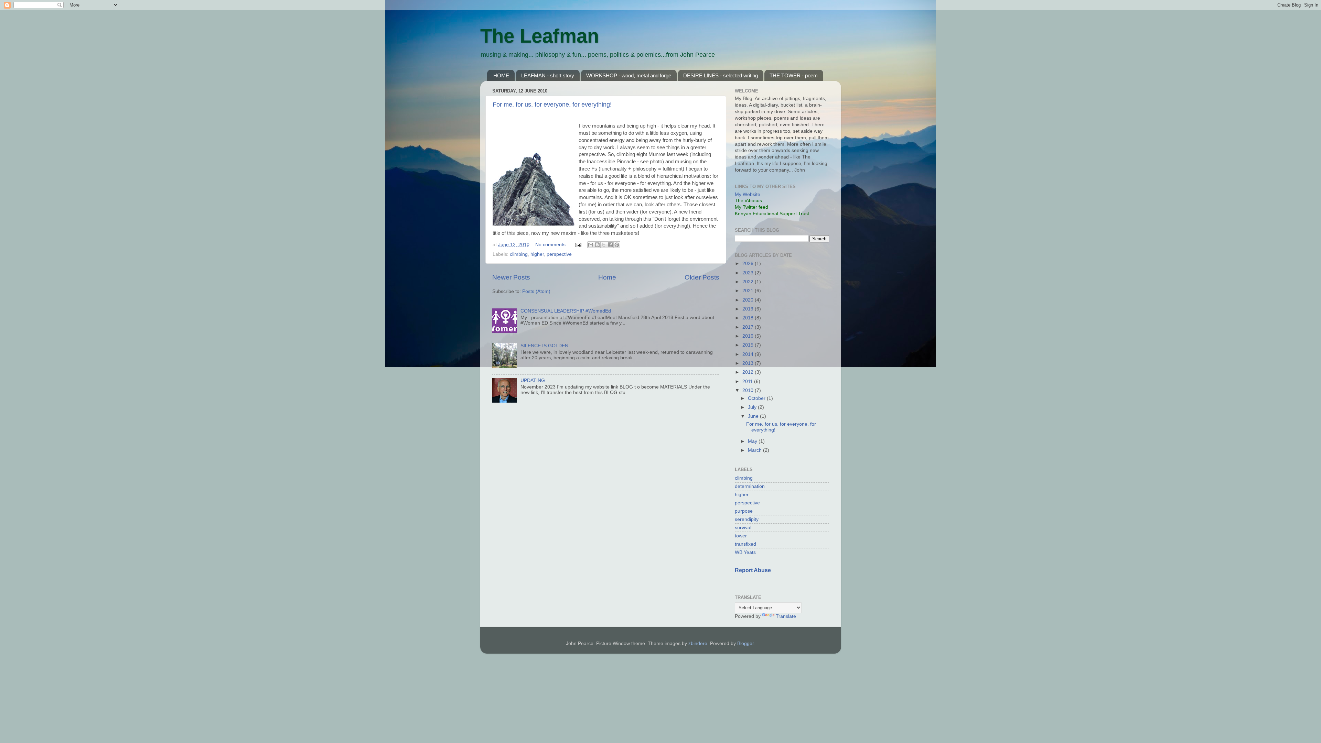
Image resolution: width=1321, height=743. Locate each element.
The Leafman (539, 36)
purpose (744, 511)
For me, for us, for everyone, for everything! (552, 104)
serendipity (747, 519)
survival (743, 527)
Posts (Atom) (536, 291)
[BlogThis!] (597, 244)
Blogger (745, 643)
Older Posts (702, 277)
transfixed (745, 544)
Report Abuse (753, 570)
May (753, 441)
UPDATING (532, 380)
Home (607, 277)
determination (750, 486)
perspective (559, 254)
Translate (786, 616)
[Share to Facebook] (610, 244)
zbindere (697, 643)
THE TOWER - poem (794, 75)
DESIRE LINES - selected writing (720, 75)
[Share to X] (603, 244)
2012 (748, 372)
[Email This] (590, 244)
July (753, 407)
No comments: (551, 244)
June (754, 416)
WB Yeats (745, 552)
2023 (748, 272)
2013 (748, 363)
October (757, 398)
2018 (748, 317)
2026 (748, 263)
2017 (748, 327)
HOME (501, 75)
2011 (748, 381)
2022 (748, 281)
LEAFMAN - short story (547, 75)
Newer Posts (511, 277)
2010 (748, 390)
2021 (748, 290)
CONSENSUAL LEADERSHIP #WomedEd (565, 311)
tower (741, 535)
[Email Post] (578, 244)
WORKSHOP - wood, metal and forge (628, 75)
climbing (519, 254)
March (755, 450)
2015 (748, 345)
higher (537, 254)
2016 (748, 336)
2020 (748, 300)
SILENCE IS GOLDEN (544, 345)
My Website (747, 194)
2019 (748, 309)
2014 (748, 354)
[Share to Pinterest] (616, 244)
